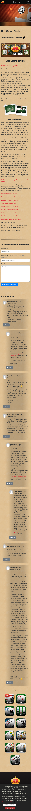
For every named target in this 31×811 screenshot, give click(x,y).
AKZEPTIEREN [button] (10, 808)
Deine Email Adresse (13, 256)
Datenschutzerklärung (8, 802)
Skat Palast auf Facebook (8, 203)
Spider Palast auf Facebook (9, 197)
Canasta (15, 763)
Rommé (21, 751)
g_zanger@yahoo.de (20, 532)
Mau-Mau (9, 727)
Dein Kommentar (6, 264)
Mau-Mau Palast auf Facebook (10, 209)
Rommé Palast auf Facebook (9, 194)
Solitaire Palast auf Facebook (9, 213)
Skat (10, 751)
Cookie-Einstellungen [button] (9, 804)
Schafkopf (9, 739)
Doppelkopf (21, 739)
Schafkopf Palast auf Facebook (10, 216)
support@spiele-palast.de (18, 476)
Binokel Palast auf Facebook (9, 200)
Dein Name (7, 248)
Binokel (21, 727)
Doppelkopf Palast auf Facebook (11, 219)
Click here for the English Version (11, 66)
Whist (21, 702)
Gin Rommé (10, 702)
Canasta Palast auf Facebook (9, 206)
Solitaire (21, 715)
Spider (9, 715)
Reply (7, 325)
